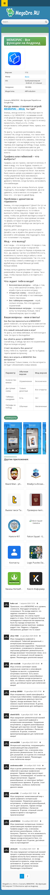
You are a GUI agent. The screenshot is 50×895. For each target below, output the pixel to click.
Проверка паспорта (36, 510)
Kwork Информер (36, 589)
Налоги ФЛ (14, 536)
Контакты (14, 562)
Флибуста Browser (36, 484)
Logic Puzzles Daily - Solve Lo (36, 562)
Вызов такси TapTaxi (14, 510)
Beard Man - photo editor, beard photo (14, 484)
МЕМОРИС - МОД (14, 108)
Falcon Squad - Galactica (36, 536)
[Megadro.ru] (25, 13)
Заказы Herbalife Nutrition (14, 589)
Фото (27, 76)
